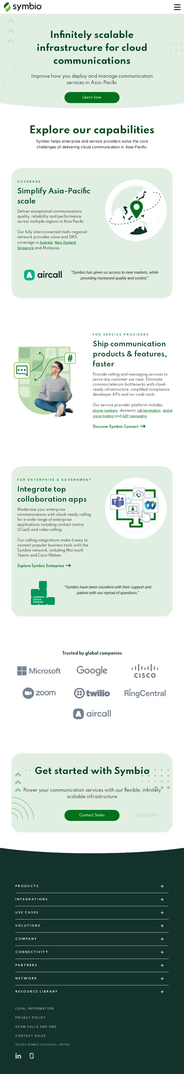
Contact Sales (92, 815)
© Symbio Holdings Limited (42, 1044)
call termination (149, 410)
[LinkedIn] (18, 1056)
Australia (46, 242)
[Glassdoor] (31, 1056)
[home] (25, 7)
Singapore (25, 248)
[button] (177, 7)
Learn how (92, 97)
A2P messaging (134, 416)
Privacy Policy (30, 1017)
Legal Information (34, 1008)
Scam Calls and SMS (36, 1026)
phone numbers (105, 410)
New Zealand (65, 242)
